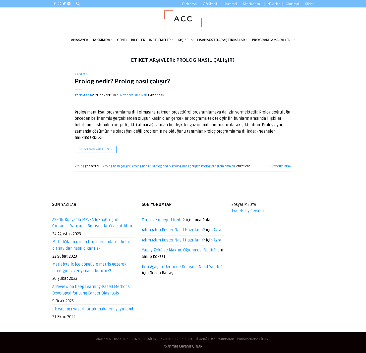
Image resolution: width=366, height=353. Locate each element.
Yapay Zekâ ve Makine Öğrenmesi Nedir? (178, 250)
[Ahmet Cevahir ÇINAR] (183, 18)
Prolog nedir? (141, 166)
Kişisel (184, 40)
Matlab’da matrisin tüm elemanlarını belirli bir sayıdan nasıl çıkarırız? (92, 245)
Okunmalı (293, 4)
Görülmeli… (211, 4)
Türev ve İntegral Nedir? (163, 220)
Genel (122, 40)
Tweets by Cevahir (248, 210)
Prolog (81, 74)
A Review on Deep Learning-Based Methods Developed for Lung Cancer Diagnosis (91, 290)
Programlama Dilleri (272, 40)
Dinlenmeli (189, 4)
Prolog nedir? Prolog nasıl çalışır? (122, 81)
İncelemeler (160, 40)
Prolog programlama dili (218, 166)
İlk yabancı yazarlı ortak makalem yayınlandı (93, 309)
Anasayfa (79, 40)
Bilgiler (138, 40)
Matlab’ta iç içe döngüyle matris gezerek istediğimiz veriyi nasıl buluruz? (89, 267)
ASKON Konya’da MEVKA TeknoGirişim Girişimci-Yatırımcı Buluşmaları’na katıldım (92, 223)
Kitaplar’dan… (252, 4)
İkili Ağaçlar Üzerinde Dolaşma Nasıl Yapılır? (182, 266)
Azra (217, 230)
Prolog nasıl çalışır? (116, 166)
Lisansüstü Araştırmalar (221, 40)
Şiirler (309, 4)
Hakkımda (101, 40)
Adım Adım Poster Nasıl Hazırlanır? (173, 230)
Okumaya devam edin (96, 149)
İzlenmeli (231, 4)
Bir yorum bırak (280, 166)
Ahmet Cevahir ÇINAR (132, 95)
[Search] (78, 3)
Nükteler (274, 4)
